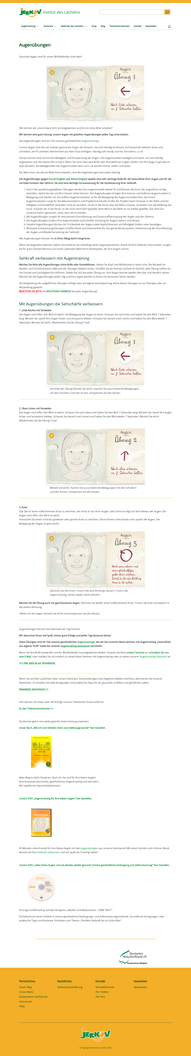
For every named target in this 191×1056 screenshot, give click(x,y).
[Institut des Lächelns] (30, 16)
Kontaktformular (105, 987)
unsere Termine (135, 652)
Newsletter (140, 981)
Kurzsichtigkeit (57, 179)
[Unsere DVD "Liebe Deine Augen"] (41, 906)
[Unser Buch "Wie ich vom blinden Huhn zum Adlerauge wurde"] (41, 771)
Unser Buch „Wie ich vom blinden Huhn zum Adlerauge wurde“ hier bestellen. (62, 727)
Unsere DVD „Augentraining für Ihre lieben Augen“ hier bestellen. (55, 798)
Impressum (25, 1001)
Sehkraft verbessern (37, 258)
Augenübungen (90, 848)
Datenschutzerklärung (70, 987)
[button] (6, 1049)
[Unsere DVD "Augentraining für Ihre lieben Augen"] (41, 841)
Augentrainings (90, 141)
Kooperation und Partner (33, 996)
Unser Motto (26, 992)
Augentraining (76, 258)
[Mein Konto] (170, 27)
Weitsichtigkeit (79, 179)
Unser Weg (25, 987)
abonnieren (140, 987)
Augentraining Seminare (153, 656)
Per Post (100, 996)
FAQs (22, 1006)
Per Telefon (102, 992)
